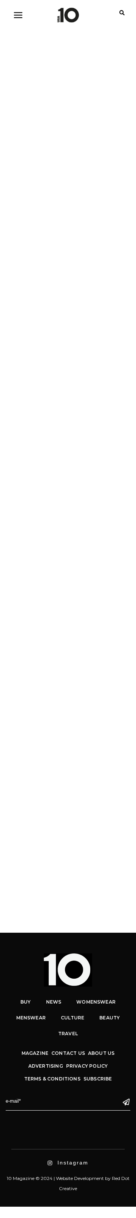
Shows (85, 94)
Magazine (35, 1053)
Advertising (45, 1066)
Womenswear (71, 251)
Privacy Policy (87, 1066)
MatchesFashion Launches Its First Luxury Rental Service (65, 853)
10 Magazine (39, 126)
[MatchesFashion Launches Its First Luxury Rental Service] (68, 782)
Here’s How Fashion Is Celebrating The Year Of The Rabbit (63, 714)
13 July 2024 (28, 393)
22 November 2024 (33, 242)
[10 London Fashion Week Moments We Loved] (68, 48)
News (47, 251)
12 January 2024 (32, 539)
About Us (101, 1053)
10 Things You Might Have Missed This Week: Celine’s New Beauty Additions (65, 416)
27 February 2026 (33, 94)
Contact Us (68, 1053)
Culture (65, 94)
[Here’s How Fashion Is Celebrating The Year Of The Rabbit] (68, 644)
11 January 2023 (31, 695)
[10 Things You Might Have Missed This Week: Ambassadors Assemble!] (68, 173)
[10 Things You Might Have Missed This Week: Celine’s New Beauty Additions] (68, 347)
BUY (25, 1002)
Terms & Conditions (52, 1079)
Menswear (27, 251)
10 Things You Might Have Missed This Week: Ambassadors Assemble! (65, 275)
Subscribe (97, 1079)
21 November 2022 (33, 833)
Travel (68, 1033)
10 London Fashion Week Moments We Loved (68, 109)
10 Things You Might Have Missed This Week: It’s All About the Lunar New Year (68, 572)
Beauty (109, 1018)
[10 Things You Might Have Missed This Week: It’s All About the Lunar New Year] (68, 488)
